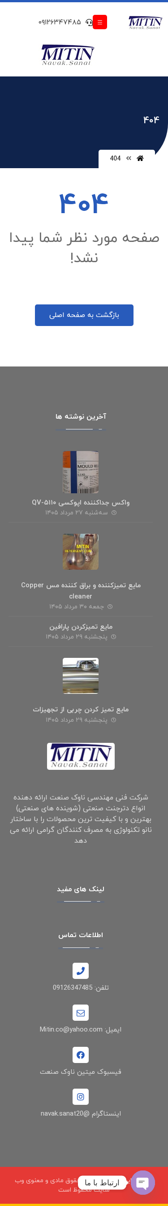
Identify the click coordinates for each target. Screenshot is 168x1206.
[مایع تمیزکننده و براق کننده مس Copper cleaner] (81, 552)
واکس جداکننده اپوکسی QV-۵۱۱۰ (80, 503)
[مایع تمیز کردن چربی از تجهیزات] (81, 676)
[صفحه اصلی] (140, 159)
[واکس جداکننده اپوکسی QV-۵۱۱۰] (81, 469)
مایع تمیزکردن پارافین (80, 627)
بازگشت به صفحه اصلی (84, 315)
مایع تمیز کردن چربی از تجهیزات (81, 710)
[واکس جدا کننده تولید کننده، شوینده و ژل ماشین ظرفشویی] (145, 23)
